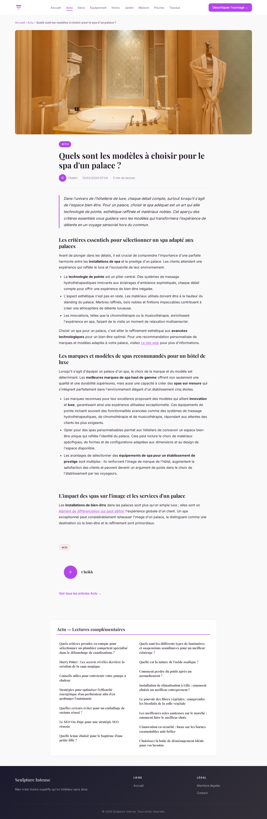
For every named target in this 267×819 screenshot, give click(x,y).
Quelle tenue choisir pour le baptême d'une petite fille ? (91, 738)
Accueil (56, 7)
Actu (69, 7)
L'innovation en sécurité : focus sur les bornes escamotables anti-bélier (172, 729)
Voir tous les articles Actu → (80, 593)
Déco (81, 7)
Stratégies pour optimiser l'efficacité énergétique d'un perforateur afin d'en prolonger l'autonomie (87, 694)
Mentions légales (208, 785)
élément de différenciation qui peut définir (92, 511)
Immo (116, 7)
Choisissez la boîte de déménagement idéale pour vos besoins (171, 743)
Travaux (174, 7)
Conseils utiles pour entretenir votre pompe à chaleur (92, 678)
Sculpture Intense (32, 779)
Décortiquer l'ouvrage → (230, 7)
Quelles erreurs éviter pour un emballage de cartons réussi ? (92, 710)
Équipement (98, 7)
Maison (144, 7)
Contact (202, 793)
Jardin (129, 7)
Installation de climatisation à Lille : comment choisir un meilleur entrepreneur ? (172, 687)
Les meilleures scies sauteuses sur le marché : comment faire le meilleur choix (173, 715)
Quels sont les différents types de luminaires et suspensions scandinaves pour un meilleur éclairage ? (172, 648)
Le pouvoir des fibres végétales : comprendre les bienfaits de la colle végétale (172, 701)
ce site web (150, 343)
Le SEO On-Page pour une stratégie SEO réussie (89, 724)
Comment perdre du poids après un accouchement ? (165, 673)
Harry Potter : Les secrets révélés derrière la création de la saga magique (92, 664)
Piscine (159, 7)
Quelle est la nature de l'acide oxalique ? (168, 662)
